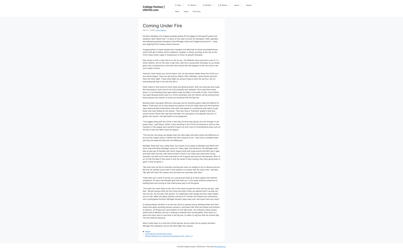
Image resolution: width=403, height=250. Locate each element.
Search (236, 5)
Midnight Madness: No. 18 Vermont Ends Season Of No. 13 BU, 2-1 (169, 236)
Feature (147, 231)
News (177, 11)
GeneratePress (220, 247)
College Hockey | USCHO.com (154, 8)
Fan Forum (197, 11)
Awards (249, 5)
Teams (186, 11)
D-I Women (192, 5)
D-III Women (222, 5)
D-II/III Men (207, 5)
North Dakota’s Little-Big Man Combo (158, 234)
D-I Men (178, 5)
